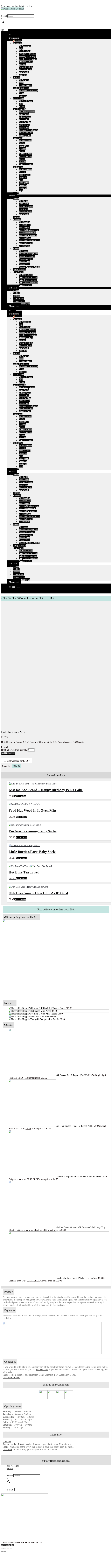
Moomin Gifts (24, 227)
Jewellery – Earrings (27, 56)
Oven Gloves (24, 204)
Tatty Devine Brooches (28, 277)
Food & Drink (24, 175)
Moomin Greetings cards (29, 230)
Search (4, 16)
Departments (14, 38)
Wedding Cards (25, 135)
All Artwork (24, 80)
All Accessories (25, 46)
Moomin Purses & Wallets (29, 240)
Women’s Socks (25, 69)
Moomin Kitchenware (28, 235)
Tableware (23, 185)
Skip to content (25, 6)
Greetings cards (19, 109)
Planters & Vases (25, 154)
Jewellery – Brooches (27, 54)
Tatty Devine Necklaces (28, 282)
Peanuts (16, 248)
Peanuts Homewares (27, 256)
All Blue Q (23, 201)
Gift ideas (13, 288)
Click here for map (11, 1377)
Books (21, 93)
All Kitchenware (25, 169)
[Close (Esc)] (2, 1548)
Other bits (23, 75)
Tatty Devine (18, 272)
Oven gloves (24, 183)
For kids (16, 296)
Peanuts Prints (24, 264)
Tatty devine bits (25, 285)
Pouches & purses (26, 206)
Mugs (21, 180)
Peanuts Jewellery (26, 259)
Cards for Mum (25, 122)
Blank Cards (24, 119)
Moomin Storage (26, 243)
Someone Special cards (28, 130)
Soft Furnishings (25, 156)
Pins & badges (24, 51)
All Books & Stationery (28, 90)
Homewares (17, 138)
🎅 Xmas (17, 40)
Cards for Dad (24, 125)
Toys (21, 104)
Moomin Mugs (25, 238)
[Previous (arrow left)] (2, 1551)
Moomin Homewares (27, 232)
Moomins (17, 219)
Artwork (16, 77)
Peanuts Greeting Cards (28, 254)
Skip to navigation (9, 6)
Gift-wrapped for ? (17, 761)
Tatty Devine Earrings (28, 280)
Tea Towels (23, 209)
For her (16, 290)
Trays (21, 190)
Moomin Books (25, 225)
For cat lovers (18, 298)
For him (16, 293)
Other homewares (26, 164)
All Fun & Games (26, 101)
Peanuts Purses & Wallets (29, 267)
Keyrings (22, 64)
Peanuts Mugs (24, 261)
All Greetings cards (27, 111)
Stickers (22, 106)
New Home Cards (26, 133)
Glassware (23, 177)
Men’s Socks (24, 72)
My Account (13, 1466)
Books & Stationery (21, 88)
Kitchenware (18, 167)
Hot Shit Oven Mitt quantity (14, 750)
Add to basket (8, 753)
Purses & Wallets (26, 67)
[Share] (5, 1548)
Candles (22, 143)
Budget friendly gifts (21, 304)
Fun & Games (18, 98)
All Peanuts (23, 251)
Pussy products (20, 269)
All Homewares (25, 140)
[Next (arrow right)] (5, 1551)
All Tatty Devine (26, 275)
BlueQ (16, 766)
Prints (21, 83)
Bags (21, 48)
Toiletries (22, 161)
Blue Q (16, 198)
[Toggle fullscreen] (8, 1548)
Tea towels (23, 188)
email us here (42, 1369)
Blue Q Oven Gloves (22, 598)
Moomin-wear (24, 246)
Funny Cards (24, 127)
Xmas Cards (24, 114)
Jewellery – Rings (26, 62)
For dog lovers (19, 301)
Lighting (22, 148)
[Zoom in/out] (11, 1548)
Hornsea (16, 217)
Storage (22, 159)
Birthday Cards (25, 117)
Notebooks (23, 96)
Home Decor (24, 146)
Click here (7, 1449)
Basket (11, 1489)
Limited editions (25, 85)
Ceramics (22, 172)
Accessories (17, 43)
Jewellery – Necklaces (28, 59)
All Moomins (24, 222)
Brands (12, 196)
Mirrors (22, 151)
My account (14, 306)
